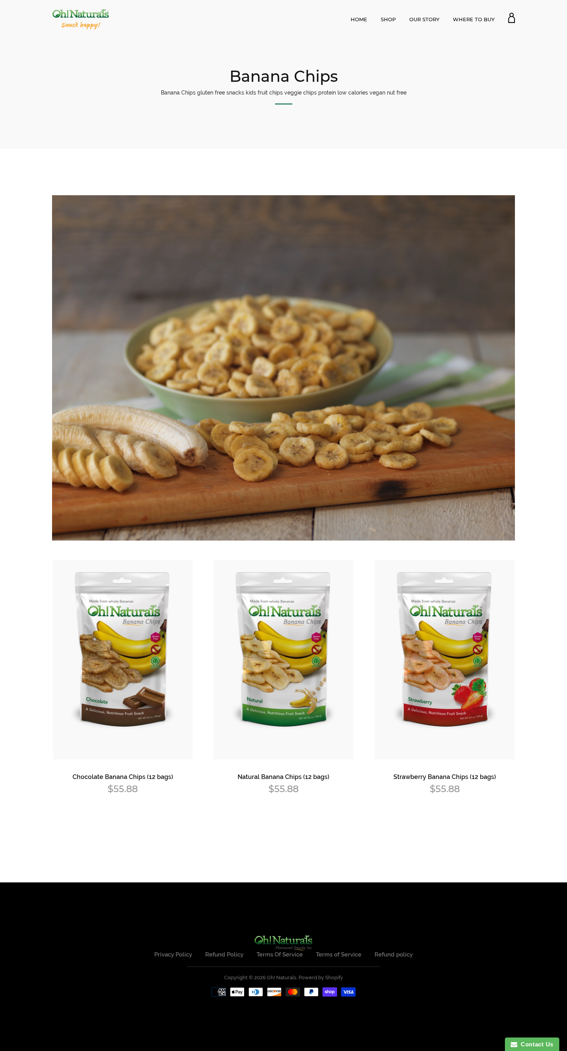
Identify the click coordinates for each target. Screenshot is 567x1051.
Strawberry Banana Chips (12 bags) (444, 777)
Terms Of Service (279, 954)
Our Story (424, 19)
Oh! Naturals (281, 977)
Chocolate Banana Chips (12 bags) (123, 777)
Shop (388, 19)
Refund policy (394, 954)
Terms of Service (338, 954)
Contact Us (535, 1044)
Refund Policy (224, 954)
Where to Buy (473, 19)
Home (359, 19)
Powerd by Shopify (321, 977)
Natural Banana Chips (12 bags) (283, 777)
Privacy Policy (173, 954)
